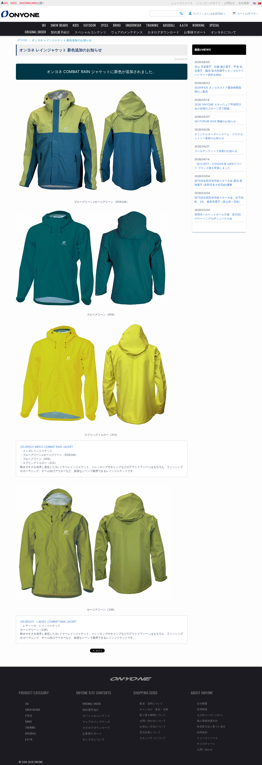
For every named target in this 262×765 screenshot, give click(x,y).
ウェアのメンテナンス (127, 32)
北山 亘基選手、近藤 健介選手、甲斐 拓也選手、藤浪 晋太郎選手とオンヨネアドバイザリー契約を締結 (219, 70)
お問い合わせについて (153, 720)
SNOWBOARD (28, 3)
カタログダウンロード (163, 32)
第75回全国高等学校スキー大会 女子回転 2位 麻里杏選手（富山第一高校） (218, 199)
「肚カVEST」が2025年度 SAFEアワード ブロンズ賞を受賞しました (218, 165)
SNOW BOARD (59, 25)
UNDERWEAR (133, 25)
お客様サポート (195, 32)
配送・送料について (151, 703)
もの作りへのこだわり (210, 715)
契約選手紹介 (60, 32)
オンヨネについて (223, 32)
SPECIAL (214, 25)
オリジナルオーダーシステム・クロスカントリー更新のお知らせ (218, 136)
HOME (24, 40)
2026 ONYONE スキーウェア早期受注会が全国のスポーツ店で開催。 (217, 106)
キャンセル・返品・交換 (154, 709)
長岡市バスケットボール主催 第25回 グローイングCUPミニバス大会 (217, 216)
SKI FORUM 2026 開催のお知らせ (215, 121)
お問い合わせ (205, 749)
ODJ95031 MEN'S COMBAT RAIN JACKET (46, 446)
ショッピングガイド (208, 3)
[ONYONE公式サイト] (131, 678)
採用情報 (202, 709)
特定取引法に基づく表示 (211, 726)
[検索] (181, 13)
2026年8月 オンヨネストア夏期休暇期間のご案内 (217, 89)
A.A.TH (184, 25)
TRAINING (152, 25)
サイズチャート (206, 743)
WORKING (198, 25)
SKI (6, 3)
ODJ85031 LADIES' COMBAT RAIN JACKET (48, 621)
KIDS (14, 3)
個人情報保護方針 (207, 720)
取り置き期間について (153, 715)
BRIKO (117, 25)
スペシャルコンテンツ (90, 32)
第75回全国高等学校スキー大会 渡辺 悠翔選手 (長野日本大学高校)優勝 (218, 182)
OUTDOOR (89, 25)
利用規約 (202, 732)
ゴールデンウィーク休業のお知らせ (215, 151)
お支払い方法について (153, 726)
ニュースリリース (182, 3)
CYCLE (104, 25)
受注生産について (150, 732)
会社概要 (243, 3)
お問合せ (229, 3)
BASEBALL (169, 25)
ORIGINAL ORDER (35, 32)
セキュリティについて (153, 738)
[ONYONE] (20, 13)
